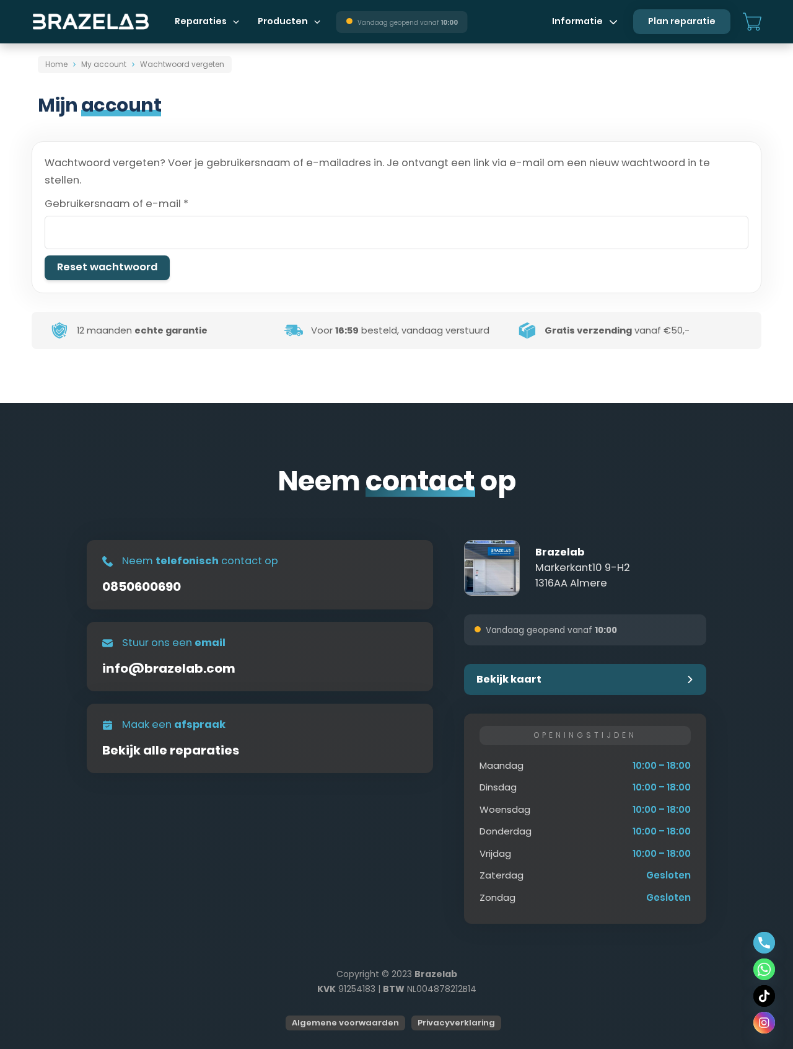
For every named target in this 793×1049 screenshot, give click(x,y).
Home (56, 64)
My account (103, 64)
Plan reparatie (682, 21)
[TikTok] (764, 996)
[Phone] (764, 943)
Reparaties (201, 21)
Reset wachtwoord (107, 267)
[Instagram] (764, 1023)
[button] (585, 679)
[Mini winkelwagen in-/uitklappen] (752, 21)
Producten (283, 21)
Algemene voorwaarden (345, 1023)
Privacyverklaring (456, 1023)
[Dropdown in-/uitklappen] (236, 22)
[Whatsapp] (764, 969)
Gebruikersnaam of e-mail (134, 203)
